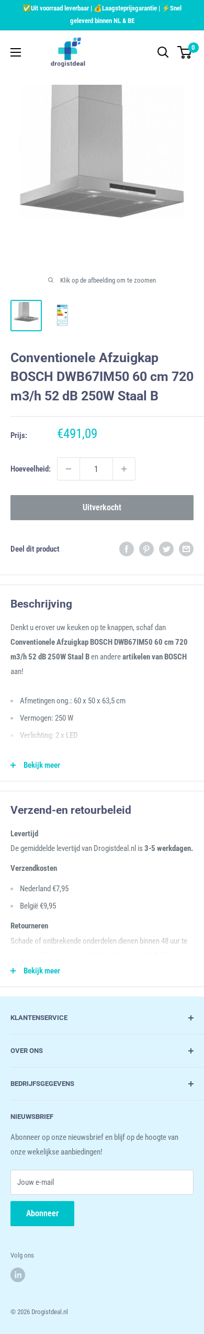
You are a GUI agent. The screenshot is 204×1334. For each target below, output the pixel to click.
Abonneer (42, 1213)
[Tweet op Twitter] (166, 548)
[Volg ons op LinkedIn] (17, 1275)
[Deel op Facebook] (126, 548)
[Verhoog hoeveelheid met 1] (124, 469)
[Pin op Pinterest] (146, 548)
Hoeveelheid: (30, 469)
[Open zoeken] (163, 52)
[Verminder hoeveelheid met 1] (69, 469)
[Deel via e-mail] (186, 548)
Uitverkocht (102, 507)
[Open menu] (15, 52)
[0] (184, 52)
